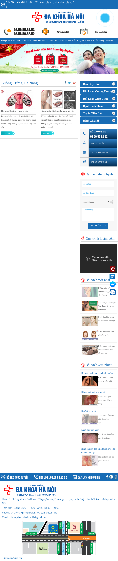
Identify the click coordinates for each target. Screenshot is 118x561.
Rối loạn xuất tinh (95, 98)
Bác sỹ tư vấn (97, 144)
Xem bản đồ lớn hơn (13, 558)
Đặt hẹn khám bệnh (99, 174)
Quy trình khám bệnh (100, 238)
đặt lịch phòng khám (101, 153)
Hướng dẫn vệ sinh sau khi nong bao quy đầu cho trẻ (107, 291)
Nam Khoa (26, 40)
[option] (59, 59)
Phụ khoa (37, 40)
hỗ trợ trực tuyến (17, 477)
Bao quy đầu (91, 84)
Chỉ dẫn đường (97, 40)
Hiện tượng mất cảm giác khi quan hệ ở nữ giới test (106, 349)
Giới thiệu (15, 40)
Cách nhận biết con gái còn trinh (106, 333)
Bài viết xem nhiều (99, 365)
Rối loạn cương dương (98, 91)
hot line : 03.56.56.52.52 (53, 477)
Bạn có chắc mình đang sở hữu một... (106, 379)
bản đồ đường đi (99, 162)
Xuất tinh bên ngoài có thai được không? (106, 319)
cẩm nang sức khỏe (81, 40)
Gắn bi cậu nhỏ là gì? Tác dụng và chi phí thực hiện (107, 306)
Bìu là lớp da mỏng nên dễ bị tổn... (106, 436)
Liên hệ (109, 40)
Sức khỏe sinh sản (63, 40)
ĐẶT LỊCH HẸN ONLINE (89, 477)
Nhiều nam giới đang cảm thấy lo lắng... (105, 400)
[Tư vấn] (111, 477)
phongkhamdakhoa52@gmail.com (29, 517)
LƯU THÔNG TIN (98, 226)
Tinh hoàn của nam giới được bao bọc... (106, 419)
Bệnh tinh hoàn (93, 105)
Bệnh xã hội (47, 40)
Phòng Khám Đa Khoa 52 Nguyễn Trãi (36, 512)
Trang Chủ (5, 40)
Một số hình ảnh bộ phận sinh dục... (106, 459)
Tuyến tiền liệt (93, 113)
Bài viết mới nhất (98, 280)
